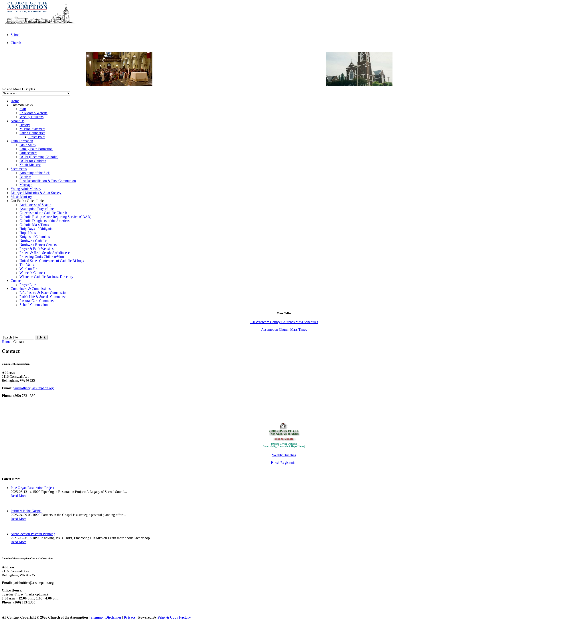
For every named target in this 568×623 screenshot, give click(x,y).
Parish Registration (284, 463)
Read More (18, 496)
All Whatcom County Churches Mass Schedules (284, 322)
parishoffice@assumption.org (33, 388)
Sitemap (97, 617)
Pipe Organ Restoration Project (32, 488)
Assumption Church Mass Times (284, 329)
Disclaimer (113, 617)
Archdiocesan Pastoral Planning (33, 534)
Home (6, 342)
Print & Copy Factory (174, 617)
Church (16, 43)
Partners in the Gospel (26, 511)
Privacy (130, 617)
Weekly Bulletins (284, 455)
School (15, 35)
